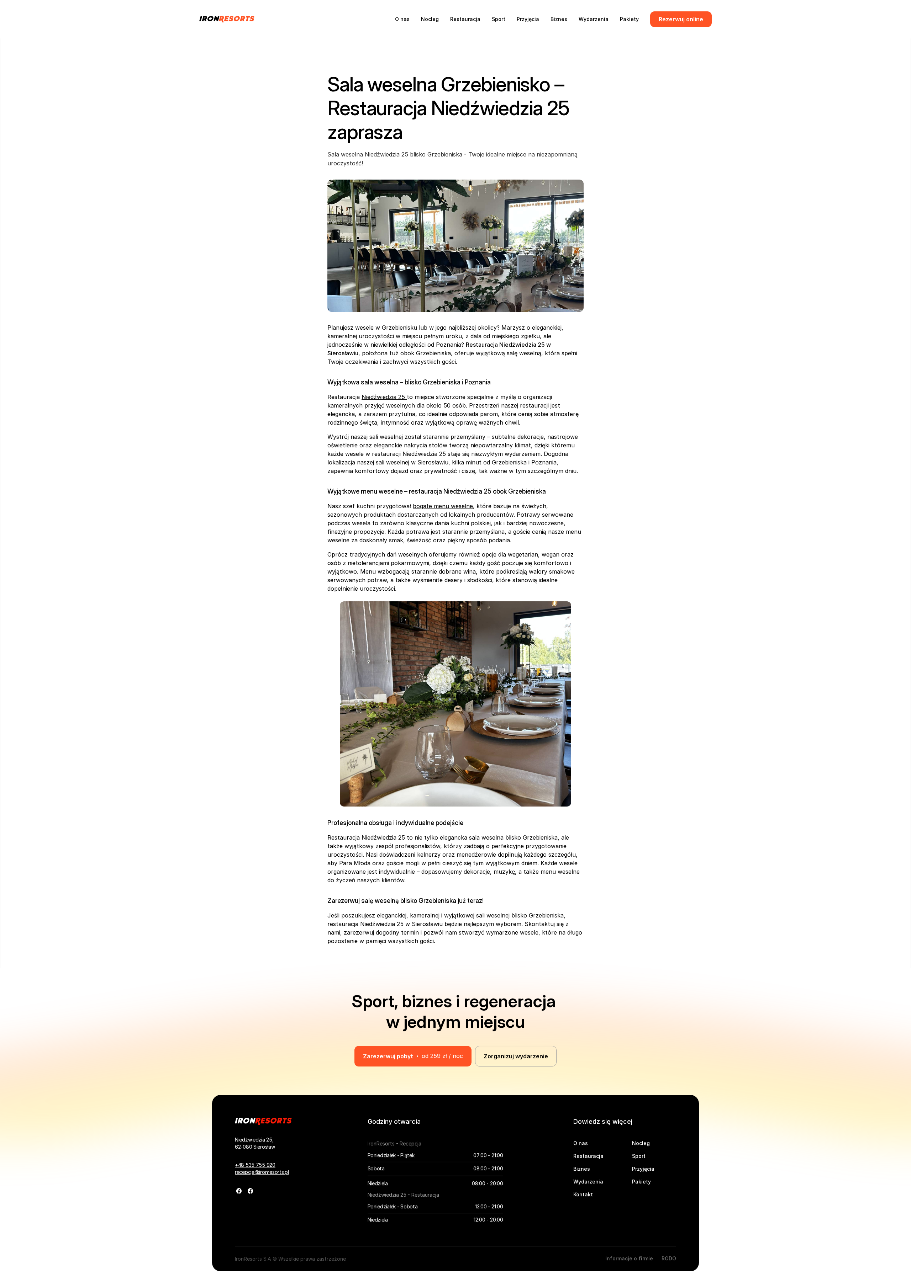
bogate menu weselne (443, 506)
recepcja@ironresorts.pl (262, 1172)
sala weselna (486, 837)
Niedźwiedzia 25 (384, 396)
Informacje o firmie (629, 1258)
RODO (669, 1258)
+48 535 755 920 (255, 1165)
